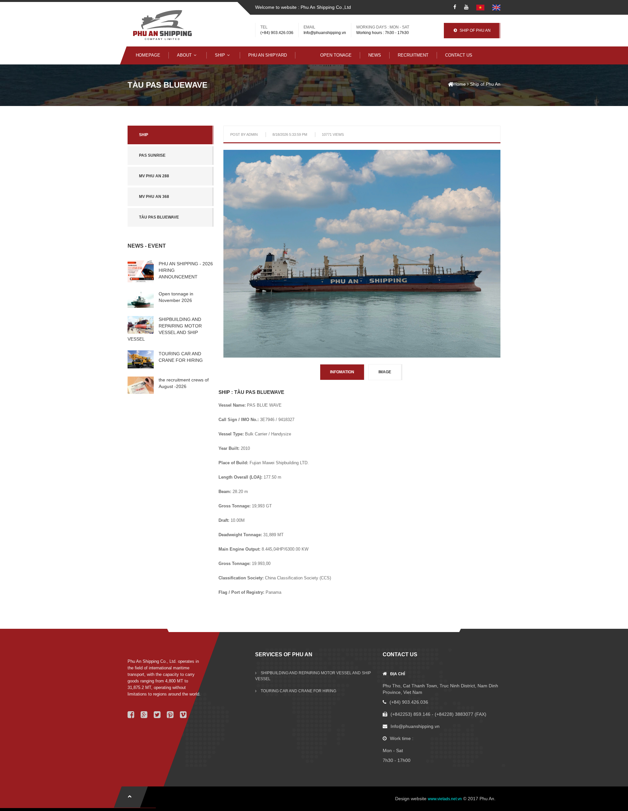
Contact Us (458, 55)
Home (459, 84)
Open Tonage (336, 55)
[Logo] (163, 25)
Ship (220, 55)
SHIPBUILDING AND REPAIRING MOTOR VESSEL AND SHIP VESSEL (313, 676)
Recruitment (413, 55)
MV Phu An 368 (154, 196)
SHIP (143, 134)
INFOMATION (342, 372)
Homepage (148, 55)
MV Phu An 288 (154, 176)
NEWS (374, 55)
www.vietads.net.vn (445, 799)
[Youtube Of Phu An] (466, 7)
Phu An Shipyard (267, 55)
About (184, 55)
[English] (496, 7)
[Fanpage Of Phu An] (454, 7)
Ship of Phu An (485, 84)
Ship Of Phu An (475, 30)
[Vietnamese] (480, 7)
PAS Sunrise (152, 155)
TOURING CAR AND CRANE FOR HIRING (298, 691)
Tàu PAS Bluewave (159, 217)
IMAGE (384, 372)
